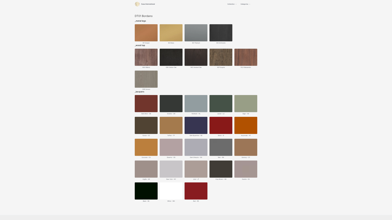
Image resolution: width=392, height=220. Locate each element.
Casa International (148, 4)
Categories (244, 4)
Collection (231, 4)
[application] (235, 4)
